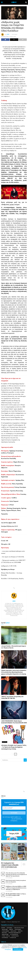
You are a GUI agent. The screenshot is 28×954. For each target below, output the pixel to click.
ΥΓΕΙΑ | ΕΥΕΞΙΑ (6, 936)
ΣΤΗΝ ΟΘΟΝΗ (5, 931)
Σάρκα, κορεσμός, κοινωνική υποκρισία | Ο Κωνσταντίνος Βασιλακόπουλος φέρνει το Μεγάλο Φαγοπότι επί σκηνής (13, 672)
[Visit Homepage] (14, 2)
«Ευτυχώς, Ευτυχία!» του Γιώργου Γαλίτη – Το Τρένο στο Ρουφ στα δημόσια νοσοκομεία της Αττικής (13, 747)
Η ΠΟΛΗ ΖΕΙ (13, 937)
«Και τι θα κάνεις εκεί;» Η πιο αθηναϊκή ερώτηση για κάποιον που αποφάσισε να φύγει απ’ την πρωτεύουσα (16, 874)
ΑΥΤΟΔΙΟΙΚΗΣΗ (14, 934)
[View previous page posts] (12, 754)
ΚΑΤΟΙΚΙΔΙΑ (5, 937)
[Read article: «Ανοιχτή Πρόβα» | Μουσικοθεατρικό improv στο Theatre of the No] (14, 635)
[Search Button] (26, 2)
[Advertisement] (14, 585)
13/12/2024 (14, 34)
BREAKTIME (5, 934)
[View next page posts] (15, 754)
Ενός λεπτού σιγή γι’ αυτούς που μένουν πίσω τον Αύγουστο (16, 881)
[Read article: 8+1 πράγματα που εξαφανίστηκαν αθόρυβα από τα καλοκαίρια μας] (14, 851)
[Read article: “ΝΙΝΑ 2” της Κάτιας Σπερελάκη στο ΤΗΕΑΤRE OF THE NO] (14, 685)
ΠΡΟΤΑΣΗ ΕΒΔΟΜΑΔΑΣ (15, 932)
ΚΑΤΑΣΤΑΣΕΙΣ (15, 936)
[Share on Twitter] (14, 39)
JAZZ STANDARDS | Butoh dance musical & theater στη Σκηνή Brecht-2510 (14, 722)
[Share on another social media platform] (23, 39)
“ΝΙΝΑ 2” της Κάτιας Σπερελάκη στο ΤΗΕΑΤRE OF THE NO (12, 697)
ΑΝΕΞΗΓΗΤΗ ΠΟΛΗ (19, 927)
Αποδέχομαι (18, 949)
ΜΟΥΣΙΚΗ (4, 932)
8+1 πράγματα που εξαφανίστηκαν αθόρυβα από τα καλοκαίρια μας (9, 865)
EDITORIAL (9, 927)
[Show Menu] (2, 2)
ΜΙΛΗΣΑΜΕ (5, 929)
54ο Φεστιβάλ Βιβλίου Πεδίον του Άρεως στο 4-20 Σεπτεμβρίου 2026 (16, 894)
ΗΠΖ (8, 34)
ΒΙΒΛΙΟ (11, 929)
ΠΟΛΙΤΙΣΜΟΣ (18, 929)
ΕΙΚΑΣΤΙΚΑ (13, 931)
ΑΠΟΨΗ (3, 927)
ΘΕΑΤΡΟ (4, 642)
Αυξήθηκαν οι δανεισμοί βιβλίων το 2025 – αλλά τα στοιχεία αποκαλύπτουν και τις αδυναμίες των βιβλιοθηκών (16, 888)
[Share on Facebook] (5, 39)
